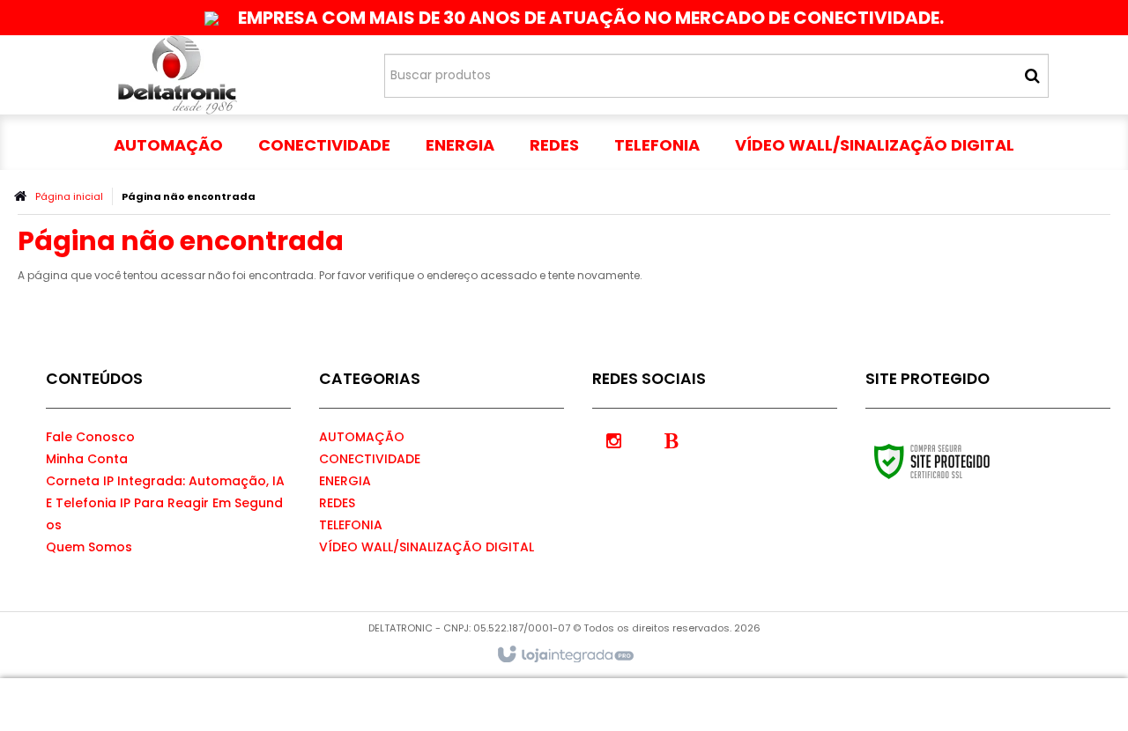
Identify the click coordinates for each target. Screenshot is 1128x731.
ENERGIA (345, 481)
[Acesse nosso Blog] (671, 439)
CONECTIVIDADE (369, 459)
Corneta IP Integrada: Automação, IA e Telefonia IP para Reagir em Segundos (165, 503)
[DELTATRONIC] (177, 74)
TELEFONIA (350, 525)
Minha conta (87, 459)
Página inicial (69, 196)
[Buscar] (1032, 76)
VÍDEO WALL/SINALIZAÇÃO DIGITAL (426, 547)
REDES (337, 503)
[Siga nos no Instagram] (614, 439)
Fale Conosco (90, 437)
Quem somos (89, 547)
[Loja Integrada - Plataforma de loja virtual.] (564, 655)
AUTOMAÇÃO (361, 437)
